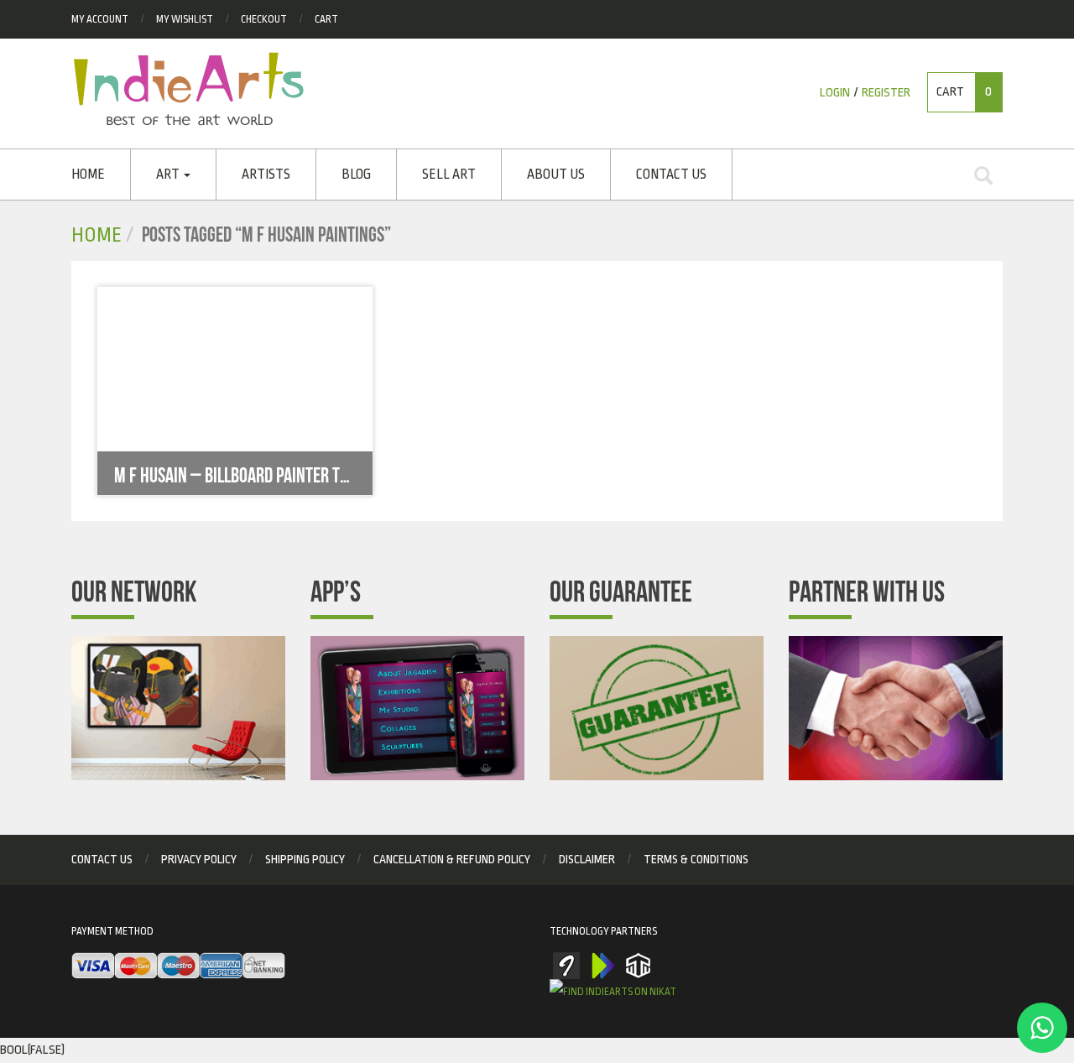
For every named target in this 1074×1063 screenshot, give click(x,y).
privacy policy (199, 859)
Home (88, 174)
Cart (326, 19)
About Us (556, 174)
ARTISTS (266, 174)
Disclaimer (587, 859)
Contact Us (671, 174)
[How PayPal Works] (178, 966)
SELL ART (449, 174)
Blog (356, 174)
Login (835, 93)
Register (886, 93)
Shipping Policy (305, 859)
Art (169, 174)
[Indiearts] (188, 89)
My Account (99, 19)
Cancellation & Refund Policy (451, 859)
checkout (264, 19)
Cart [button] (964, 92)
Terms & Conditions (696, 859)
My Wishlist (184, 19)
